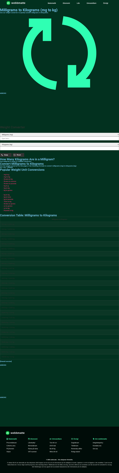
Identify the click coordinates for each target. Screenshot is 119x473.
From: (2, 132)
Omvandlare (57, 439)
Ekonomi (33, 439)
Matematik (12, 439)
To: (1, 141)
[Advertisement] (56, 109)
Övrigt (75, 439)
